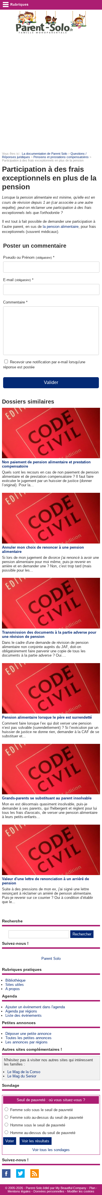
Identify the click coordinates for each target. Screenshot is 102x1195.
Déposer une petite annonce (28, 1033)
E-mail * (18, 280)
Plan (92, 1188)
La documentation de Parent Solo (44, 153)
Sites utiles (14, 984)
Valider (51, 382)
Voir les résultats (35, 1141)
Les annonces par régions (26, 1042)
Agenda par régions (21, 1011)
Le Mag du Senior (21, 1076)
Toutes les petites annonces (28, 1038)
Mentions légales (19, 1191)
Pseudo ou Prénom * (28, 257)
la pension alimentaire (60, 226)
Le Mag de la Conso (23, 1072)
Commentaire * (15, 302)
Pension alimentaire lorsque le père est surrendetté (47, 717)
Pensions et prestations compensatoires (61, 157)
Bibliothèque (15, 980)
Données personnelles (48, 1191)
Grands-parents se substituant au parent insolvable (47, 798)
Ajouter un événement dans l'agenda (35, 1007)
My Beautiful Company (71, 1188)
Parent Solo (51, 958)
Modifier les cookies (80, 1191)
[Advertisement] (51, 92)
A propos (12, 989)
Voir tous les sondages (51, 1150)
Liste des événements (23, 1015)
